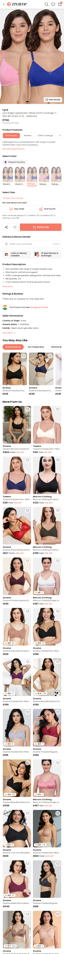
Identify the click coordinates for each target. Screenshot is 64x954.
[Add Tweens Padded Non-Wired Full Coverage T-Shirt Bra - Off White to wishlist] (57, 409)
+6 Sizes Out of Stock (12, 198)
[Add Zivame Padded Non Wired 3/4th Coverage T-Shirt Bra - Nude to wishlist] (57, 813)
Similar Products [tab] (13, 347)
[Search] (46, 4)
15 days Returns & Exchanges (49, 254)
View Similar (54, 99)
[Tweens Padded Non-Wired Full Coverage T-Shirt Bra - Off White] (47, 425)
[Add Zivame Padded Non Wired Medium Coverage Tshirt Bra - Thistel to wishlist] (27, 712)
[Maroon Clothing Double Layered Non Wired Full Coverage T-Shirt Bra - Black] (47, 475)
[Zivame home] (17, 4)
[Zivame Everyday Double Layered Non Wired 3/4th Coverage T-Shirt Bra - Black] (14, 369)
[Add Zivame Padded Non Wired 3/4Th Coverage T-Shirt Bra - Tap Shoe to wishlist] (57, 611)
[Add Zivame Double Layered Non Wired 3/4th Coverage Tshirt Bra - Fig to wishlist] (27, 560)
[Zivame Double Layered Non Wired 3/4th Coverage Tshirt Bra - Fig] (17, 576)
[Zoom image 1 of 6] (32, 56)
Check (55, 243)
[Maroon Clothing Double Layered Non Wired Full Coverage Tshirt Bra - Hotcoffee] (47, 526)
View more (7, 286)
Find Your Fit (49, 209)
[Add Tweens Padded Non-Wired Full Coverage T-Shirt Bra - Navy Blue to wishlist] (27, 459)
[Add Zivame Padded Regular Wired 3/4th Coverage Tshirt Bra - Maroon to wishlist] (57, 712)
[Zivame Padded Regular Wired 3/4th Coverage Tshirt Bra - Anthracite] (47, 879)
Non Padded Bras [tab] (36, 347)
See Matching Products (13, 148)
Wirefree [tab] (27, 135)
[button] (4, 4)
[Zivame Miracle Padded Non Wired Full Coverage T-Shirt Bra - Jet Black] (17, 425)
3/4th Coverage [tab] (45, 135)
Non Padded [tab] (11, 135)
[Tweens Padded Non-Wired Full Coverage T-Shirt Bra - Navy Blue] (17, 475)
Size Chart (19, 209)
